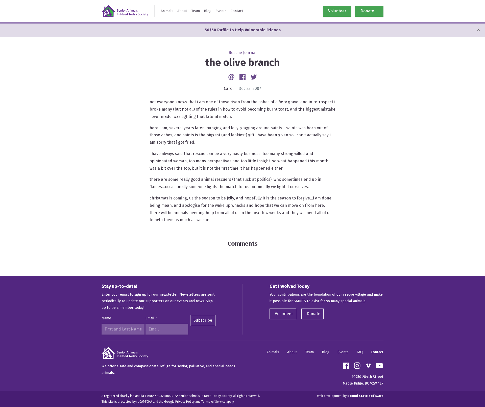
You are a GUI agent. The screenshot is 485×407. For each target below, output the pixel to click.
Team (195, 11)
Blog (207, 11)
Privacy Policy (185, 401)
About (182, 11)
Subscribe (202, 320)
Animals (167, 11)
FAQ (360, 352)
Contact (237, 11)
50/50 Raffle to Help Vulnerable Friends (243, 30)
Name (106, 318)
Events (221, 11)
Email (151, 318)
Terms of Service (213, 401)
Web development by (350, 396)
